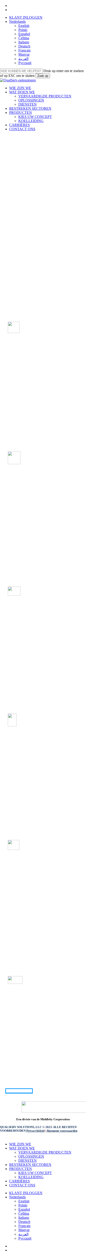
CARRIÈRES (19, 1181)
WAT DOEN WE (22, 1148)
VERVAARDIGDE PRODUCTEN (44, 1152)
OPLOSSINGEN (31, 1156)
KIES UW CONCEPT (35, 1173)
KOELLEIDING (31, 1177)
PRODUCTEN (20, 1169)
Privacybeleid (35, 1130)
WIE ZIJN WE (20, 1144)
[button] (19, 1091)
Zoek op (42, 76)
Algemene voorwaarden (61, 1130)
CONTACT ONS (22, 1185)
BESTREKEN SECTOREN (30, 1165)
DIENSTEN (27, 1160)
